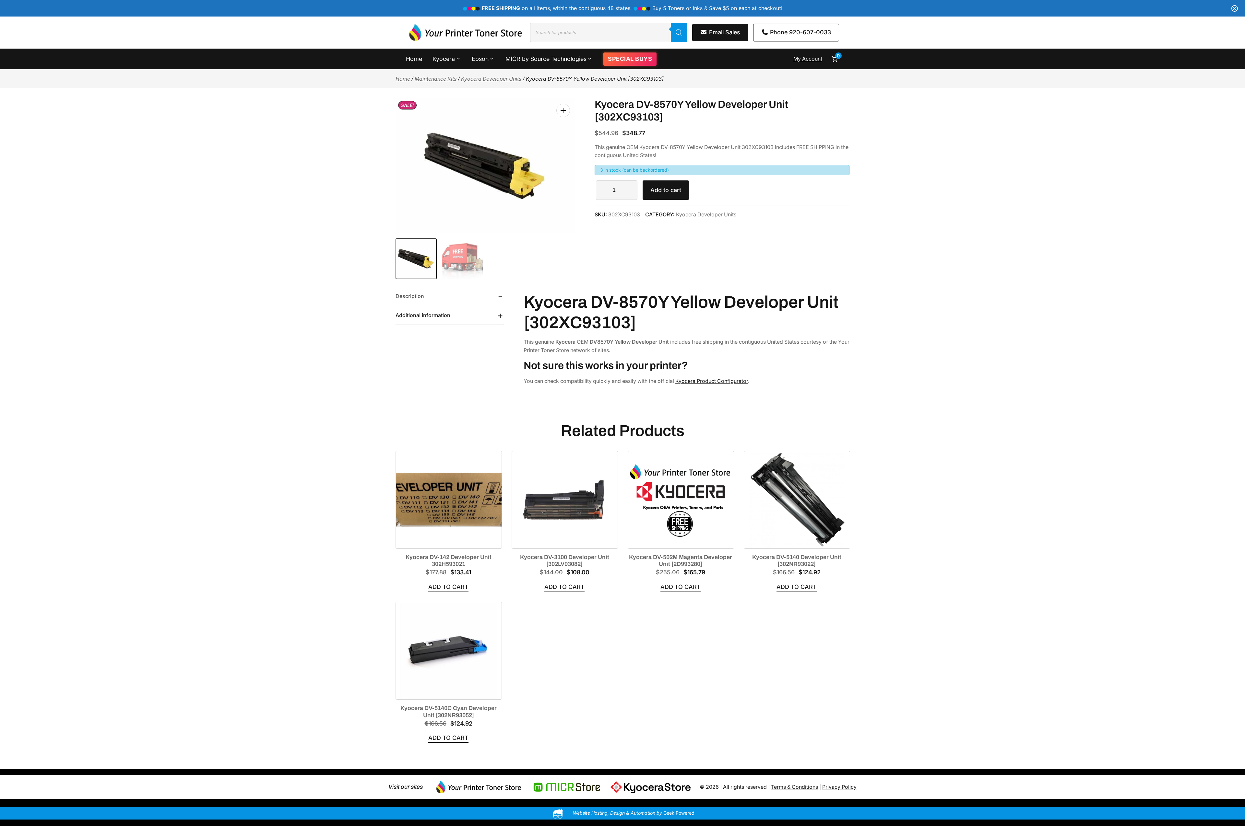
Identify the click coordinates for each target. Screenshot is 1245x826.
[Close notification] (1235, 8)
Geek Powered (678, 813)
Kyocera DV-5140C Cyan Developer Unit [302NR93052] (448, 711)
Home (403, 78)
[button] (563, 110)
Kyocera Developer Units (491, 78)
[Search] (679, 32)
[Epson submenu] (492, 58)
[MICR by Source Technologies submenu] (590, 58)
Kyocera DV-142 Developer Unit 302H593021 (449, 561)
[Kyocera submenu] (458, 58)
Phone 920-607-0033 (799, 32)
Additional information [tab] (423, 315)
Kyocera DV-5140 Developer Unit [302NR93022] (796, 561)
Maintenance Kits (435, 78)
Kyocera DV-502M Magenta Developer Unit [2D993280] (680, 561)
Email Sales (723, 32)
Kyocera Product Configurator (711, 381)
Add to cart (665, 190)
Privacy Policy (839, 787)
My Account (807, 58)
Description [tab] (410, 296)
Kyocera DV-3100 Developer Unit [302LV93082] (564, 561)
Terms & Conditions (794, 787)
